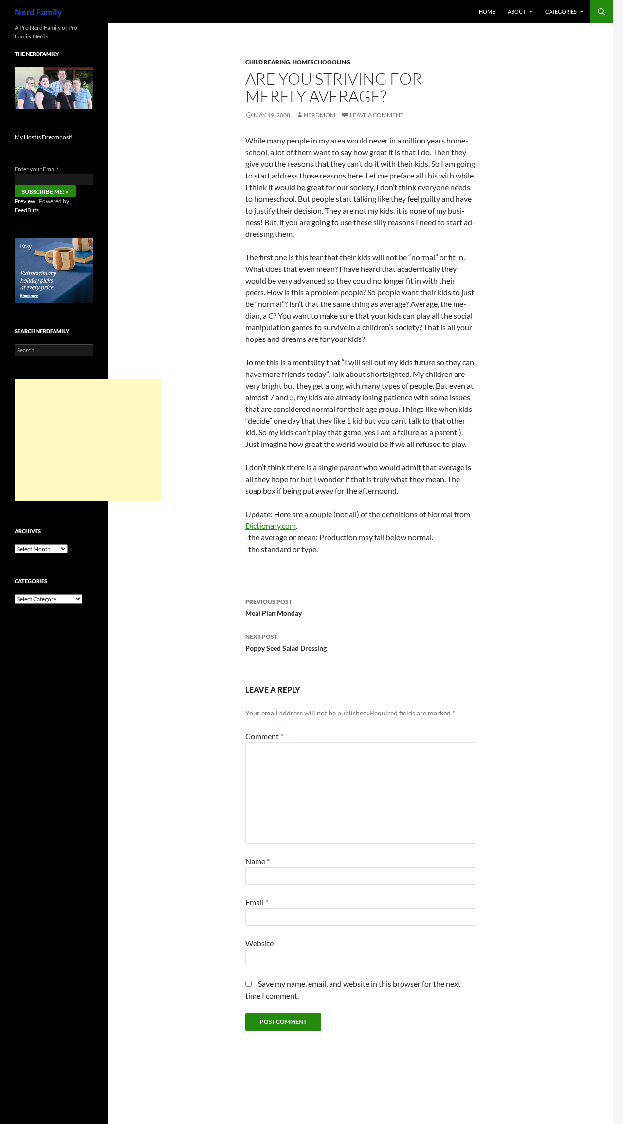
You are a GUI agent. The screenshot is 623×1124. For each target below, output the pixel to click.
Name (257, 861)
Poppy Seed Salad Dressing (286, 642)
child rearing (267, 62)
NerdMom (319, 115)
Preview (25, 201)
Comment (264, 736)
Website (259, 942)
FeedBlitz (27, 210)
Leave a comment (376, 115)
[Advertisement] (88, 440)
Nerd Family (38, 11)
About (517, 11)
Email (256, 902)
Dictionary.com (270, 525)
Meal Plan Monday (273, 607)
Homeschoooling (321, 62)
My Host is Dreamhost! (44, 137)
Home (487, 11)
